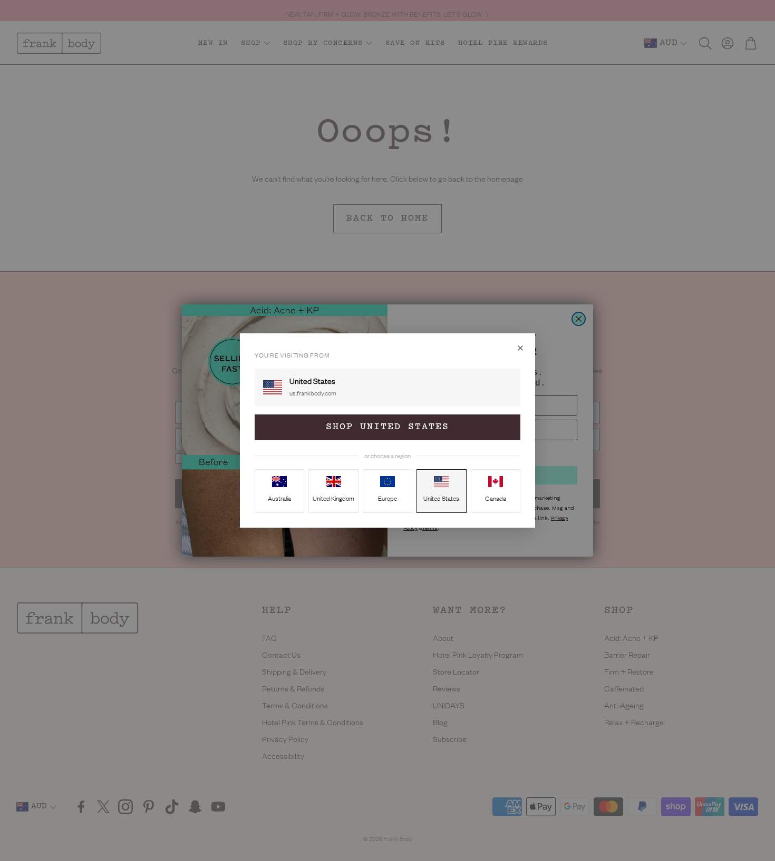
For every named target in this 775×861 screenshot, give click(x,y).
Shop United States (387, 427)
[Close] (520, 348)
